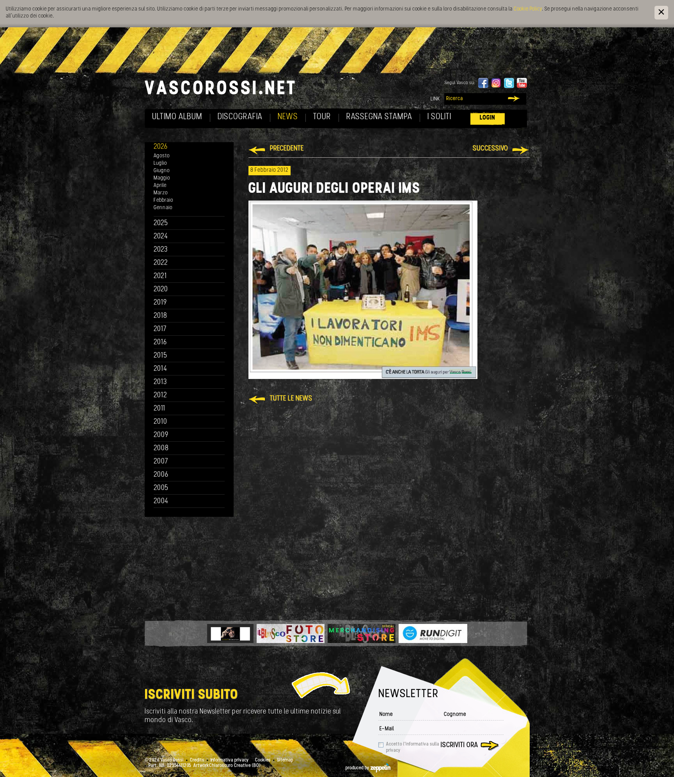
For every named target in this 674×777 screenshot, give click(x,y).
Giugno (162, 171)
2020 (161, 289)
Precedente (287, 148)
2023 (161, 250)
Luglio (160, 163)
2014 (160, 369)
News (288, 117)
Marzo (161, 193)
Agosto (162, 156)
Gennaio (163, 208)
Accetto (412, 747)
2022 (161, 263)
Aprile (160, 186)
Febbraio (163, 200)
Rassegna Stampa (379, 117)
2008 (161, 448)
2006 (161, 475)
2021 (160, 276)
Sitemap (285, 760)
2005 (161, 488)
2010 (160, 422)
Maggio (162, 178)
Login (487, 118)
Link (435, 99)
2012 (160, 395)
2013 (160, 382)
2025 (161, 223)
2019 (160, 303)
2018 (160, 316)
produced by (358, 768)
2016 (160, 342)
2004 (161, 501)
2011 (159, 408)
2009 (161, 435)
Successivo (490, 148)
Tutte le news (291, 398)
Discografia (240, 117)
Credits (197, 760)
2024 (161, 236)
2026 (161, 147)
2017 (160, 329)
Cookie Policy (528, 9)
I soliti (439, 117)
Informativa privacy (230, 760)
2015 (160, 355)
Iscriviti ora (459, 745)
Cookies (263, 760)
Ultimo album (177, 117)
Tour (322, 117)
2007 (161, 461)
